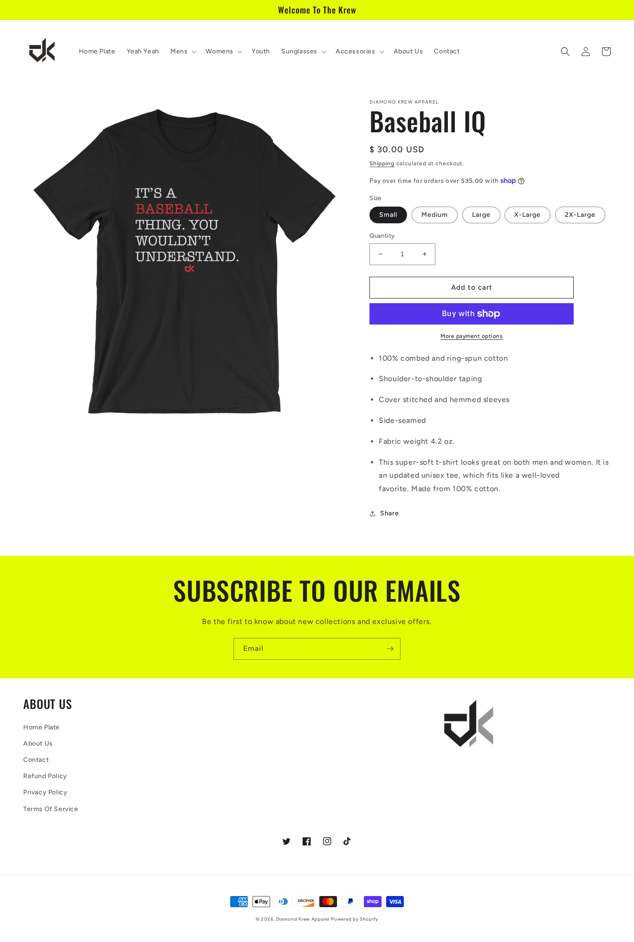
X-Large (527, 215)
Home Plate (41, 727)
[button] (182, 51)
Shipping (382, 163)
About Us (38, 743)
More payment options (471, 336)
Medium (434, 215)
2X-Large (580, 215)
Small (388, 215)
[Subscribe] (390, 649)
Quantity (382, 235)
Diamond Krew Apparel (303, 919)
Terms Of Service (50, 809)
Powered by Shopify (354, 919)
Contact (36, 760)
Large (481, 215)
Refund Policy (45, 776)
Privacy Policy (45, 792)
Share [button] (389, 513)
